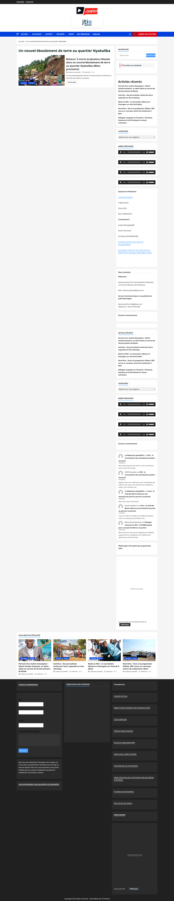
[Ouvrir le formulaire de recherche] (130, 34)
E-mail (22, 721)
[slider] (151, 152)
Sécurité (60, 34)
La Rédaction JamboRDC (74, 72)
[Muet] (147, 152)
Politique (32, 83)
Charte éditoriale (120, 719)
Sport (71, 34)
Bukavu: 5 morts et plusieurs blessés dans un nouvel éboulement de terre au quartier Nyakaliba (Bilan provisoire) (42, 70)
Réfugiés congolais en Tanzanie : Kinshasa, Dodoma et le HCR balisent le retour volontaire (135, 120)
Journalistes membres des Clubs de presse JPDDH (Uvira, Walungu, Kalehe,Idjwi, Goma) (135, 251)
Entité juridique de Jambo (123, 731)
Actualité (36, 34)
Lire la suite (72, 82)
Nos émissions (83, 34)
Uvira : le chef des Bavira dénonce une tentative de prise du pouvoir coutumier (136, 494)
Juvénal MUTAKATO (125, 197)
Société (48, 34)
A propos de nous (120, 696)
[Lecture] (121, 152)
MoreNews (94, 899)
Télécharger (125, 624)
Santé (100, 658)
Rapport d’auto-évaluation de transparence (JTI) (132, 708)
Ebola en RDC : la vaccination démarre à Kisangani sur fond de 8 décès (103, 666)
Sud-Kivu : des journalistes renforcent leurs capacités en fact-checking (68, 666)
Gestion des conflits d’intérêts (125, 754)
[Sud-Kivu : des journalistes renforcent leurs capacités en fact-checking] (69, 650)
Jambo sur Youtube (147, 34)
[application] (136, 152)
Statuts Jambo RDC (119, 889)
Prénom (21, 708)
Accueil (24, 34)
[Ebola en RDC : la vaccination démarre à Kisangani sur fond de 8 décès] (104, 650)
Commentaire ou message (29, 731)
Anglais (96, 34)
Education (24, 658)
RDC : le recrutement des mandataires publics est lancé (137, 458)
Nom (20, 716)
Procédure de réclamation (124, 791)
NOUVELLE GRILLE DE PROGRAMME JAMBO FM (132, 622)
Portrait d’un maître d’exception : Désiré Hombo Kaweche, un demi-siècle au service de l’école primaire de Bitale (136, 88)
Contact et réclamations (28, 684)
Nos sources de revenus (123, 803)
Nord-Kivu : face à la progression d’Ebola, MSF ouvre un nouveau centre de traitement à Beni (136, 111)
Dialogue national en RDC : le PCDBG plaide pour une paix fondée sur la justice (135, 525)
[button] (18, 34)
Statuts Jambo (119, 815)
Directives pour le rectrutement (126, 766)
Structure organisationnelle (124, 742)
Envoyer (23, 750)
